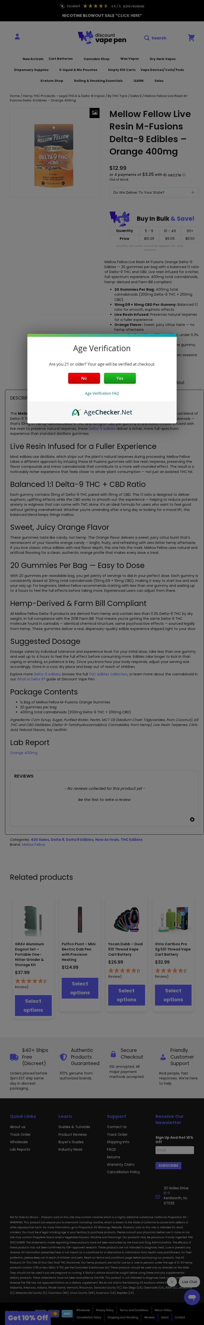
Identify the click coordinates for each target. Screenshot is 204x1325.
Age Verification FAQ (102, 393)
